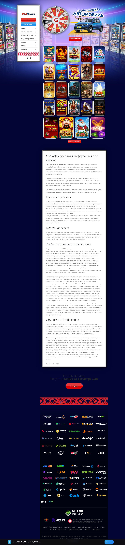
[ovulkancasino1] (28, 58)
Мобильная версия (27, 35)
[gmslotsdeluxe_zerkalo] (30, 58)
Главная (23, 28)
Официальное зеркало (75, 529)
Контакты (24, 49)
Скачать (87, 529)
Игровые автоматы (27, 32)
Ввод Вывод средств (27, 39)
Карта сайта (62, 529)
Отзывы (23, 46)
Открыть (109, 542)
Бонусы (23, 42)
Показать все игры (74, 141)
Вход (28, 20)
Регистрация (28, 24)
